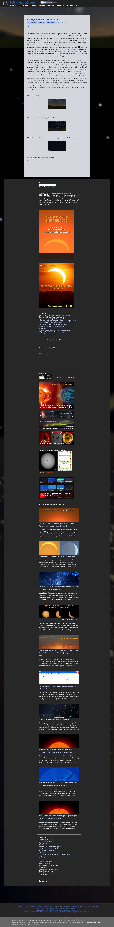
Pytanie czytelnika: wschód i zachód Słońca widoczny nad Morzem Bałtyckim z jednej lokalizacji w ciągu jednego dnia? (58, 652)
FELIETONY (41, 908)
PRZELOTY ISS (41, 910)
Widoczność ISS (44, 328)
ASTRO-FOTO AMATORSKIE (89, 906)
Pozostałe (42, 858)
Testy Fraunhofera (44, 863)
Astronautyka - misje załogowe (48, 848)
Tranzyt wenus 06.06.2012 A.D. (49, 865)
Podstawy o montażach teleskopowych (51, 326)
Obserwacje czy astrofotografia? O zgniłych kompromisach (57, 321)
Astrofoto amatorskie (45, 845)
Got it (100, 922)
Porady (41, 856)
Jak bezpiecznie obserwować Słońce (51, 322)
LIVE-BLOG (49, 908)
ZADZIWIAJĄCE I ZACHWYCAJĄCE (77, 912)
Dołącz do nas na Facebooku (48, 334)
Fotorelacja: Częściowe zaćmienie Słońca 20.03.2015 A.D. (58, 620)
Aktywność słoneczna (46, 839)
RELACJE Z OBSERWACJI (63, 910)
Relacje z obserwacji (45, 861)
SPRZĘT (74, 910)
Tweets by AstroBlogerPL (47, 348)
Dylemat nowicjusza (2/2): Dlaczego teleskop (53, 319)
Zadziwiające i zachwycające (48, 869)
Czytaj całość (47, 204)
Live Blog (42, 852)
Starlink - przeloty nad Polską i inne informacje (54, 719)
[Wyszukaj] (111, 4)
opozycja (41, 22)
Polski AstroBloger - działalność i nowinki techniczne (55, 854)
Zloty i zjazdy (43, 875)
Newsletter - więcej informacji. (66, 377)
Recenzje (42, 860)
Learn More (91, 922)
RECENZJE (50, 910)
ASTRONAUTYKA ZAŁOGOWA (68, 906)
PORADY (73, 908)
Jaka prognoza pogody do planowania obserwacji (54, 324)
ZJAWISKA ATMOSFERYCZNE (34, 912)
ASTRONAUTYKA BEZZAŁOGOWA (45, 906)
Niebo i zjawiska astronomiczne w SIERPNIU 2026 (55, 330)
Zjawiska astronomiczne (46, 873)
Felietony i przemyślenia (47, 850)
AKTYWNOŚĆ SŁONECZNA (23, 906)
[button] (28, 26)
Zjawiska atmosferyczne (46, 871)
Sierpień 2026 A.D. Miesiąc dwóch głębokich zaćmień (57, 556)
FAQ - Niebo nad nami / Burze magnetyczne (53, 332)
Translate (53, 187)
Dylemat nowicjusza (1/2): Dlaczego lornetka (53, 317)
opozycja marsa (51, 22)
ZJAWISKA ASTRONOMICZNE (55, 912)
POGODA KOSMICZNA (61, 908)
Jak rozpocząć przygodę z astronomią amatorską (54, 315)
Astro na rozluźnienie (45, 841)
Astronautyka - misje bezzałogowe (50, 847)
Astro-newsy (32, 22)
